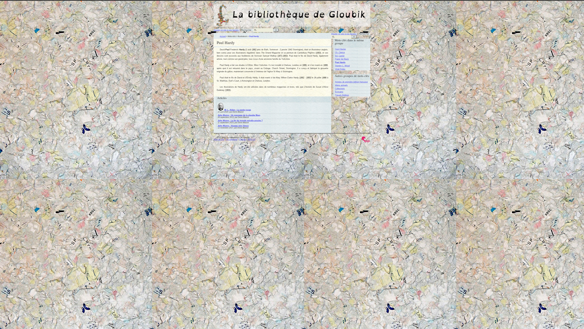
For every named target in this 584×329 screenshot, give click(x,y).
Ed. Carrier (339, 56)
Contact (242, 139)
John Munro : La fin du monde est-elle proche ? (240, 120)
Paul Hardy (340, 62)
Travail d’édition (342, 95)
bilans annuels (341, 85)
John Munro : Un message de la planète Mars (239, 115)
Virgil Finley (340, 69)
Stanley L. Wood (342, 66)
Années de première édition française (351, 82)
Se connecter (232, 139)
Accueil (223, 36)
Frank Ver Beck (342, 59)
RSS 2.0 (251, 139)
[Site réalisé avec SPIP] (365, 142)
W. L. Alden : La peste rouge (237, 110)
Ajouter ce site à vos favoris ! (227, 30)
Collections (340, 88)
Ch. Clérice (340, 52)
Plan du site (219, 139)
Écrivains (339, 92)
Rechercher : (247, 30)
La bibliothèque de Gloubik (324, 12)
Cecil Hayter (340, 49)
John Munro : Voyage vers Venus (233, 126)
